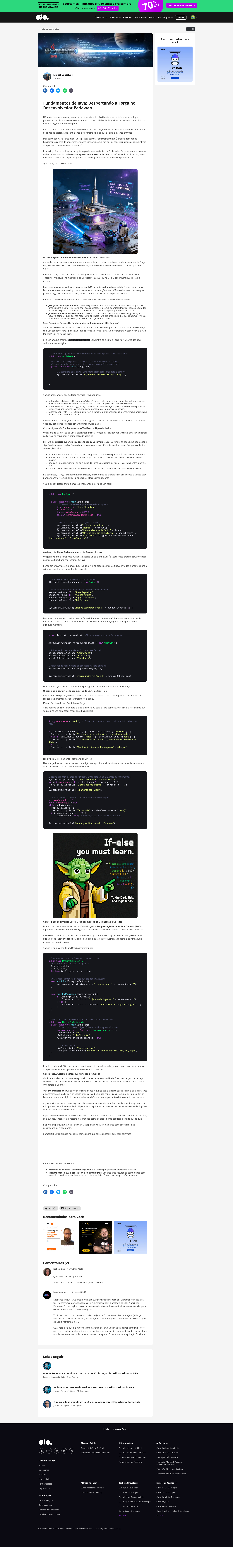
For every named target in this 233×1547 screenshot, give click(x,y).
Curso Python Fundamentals (131, 1497)
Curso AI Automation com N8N (132, 1452)
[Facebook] (52, 90)
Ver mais (122, 1515)
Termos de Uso (45, 1505)
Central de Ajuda (46, 1500)
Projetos (127, 17)
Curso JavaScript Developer (168, 1497)
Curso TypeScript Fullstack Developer (135, 1501)
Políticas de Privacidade (49, 1509)
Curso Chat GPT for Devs (167, 1452)
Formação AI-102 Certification (169, 1469)
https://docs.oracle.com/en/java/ (120, 1169)
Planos (152, 17)
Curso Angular (162, 1501)
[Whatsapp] (65, 90)
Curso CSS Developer (165, 1492)
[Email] (71, 90)
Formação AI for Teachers (130, 1462)
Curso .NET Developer (128, 1492)
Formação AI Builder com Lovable (171, 1473)
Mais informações (114, 1429)
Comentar (74, 1208)
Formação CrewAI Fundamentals (95, 1452)
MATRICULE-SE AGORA (181, 5)
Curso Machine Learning (91, 1492)
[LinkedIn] (45, 90)
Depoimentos (45, 1488)
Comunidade (140, 17)
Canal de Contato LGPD (49, 1514)
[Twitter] (58, 90)
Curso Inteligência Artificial (92, 1448)
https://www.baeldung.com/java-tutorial (118, 1175)
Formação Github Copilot (167, 1457)
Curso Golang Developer (129, 1511)
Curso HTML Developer (166, 1487)
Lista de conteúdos (49, 29)
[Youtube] (56, 1451)
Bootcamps (115, 17)
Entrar (180, 17)
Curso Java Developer (128, 1487)
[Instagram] (71, 1451)
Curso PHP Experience (128, 1506)
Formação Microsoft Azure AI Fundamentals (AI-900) (169, 1463)
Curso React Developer (166, 1506)
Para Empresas (165, 17)
